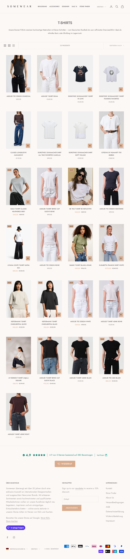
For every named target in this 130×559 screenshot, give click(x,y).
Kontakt (109, 488)
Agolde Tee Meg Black (111, 378)
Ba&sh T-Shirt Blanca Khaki (80, 265)
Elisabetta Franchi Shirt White (111, 265)
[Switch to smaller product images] (9, 45)
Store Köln (45, 517)
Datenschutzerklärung (115, 511)
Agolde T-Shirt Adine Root (18, 434)
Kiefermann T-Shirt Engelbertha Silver (18, 322)
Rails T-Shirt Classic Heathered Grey (19, 210)
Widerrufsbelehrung (114, 516)
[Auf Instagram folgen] (14, 537)
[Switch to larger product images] (5, 45)
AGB (108, 506)
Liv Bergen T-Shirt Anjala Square (19, 379)
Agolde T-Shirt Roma (49, 96)
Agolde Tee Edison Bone (50, 265)
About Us (110, 497)
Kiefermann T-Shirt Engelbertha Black (49, 322)
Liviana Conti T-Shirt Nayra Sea (18, 266)
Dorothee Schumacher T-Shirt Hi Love (80, 97)
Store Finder (85, 6)
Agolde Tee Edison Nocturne (111, 209)
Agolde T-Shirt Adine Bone (111, 321)
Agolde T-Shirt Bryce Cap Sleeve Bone (49, 210)
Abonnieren (72, 507)
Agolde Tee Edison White (80, 321)
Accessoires (54, 6)
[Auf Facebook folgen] (7, 537)
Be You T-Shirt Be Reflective (80, 209)
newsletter (79, 488)
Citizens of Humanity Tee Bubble (111, 153)
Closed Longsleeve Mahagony (19, 153)
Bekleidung (42, 6)
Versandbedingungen (115, 502)
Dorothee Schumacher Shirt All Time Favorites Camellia (49, 153)
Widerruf (66, 463)
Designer (65, 6)
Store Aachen (12, 521)
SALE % (74, 6)
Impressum (110, 520)
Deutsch (100, 7)
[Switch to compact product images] (13, 45)
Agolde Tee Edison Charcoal (18, 96)
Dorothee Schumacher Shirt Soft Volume (80, 153)
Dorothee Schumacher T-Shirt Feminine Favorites (111, 97)
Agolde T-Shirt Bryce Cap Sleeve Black (49, 379)
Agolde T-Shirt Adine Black (80, 378)
